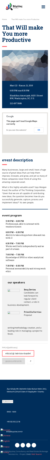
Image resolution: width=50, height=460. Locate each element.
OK (39, 130)
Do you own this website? (16, 130)
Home (4, 19)
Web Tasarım (36, 454)
